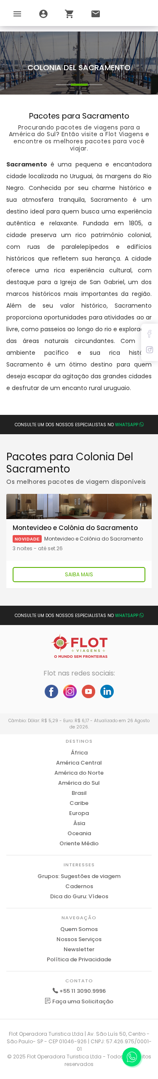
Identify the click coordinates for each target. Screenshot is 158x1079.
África (79, 753)
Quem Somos (79, 929)
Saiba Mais (79, 574)
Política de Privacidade (79, 959)
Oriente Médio (79, 843)
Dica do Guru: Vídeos (79, 896)
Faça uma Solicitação (82, 1001)
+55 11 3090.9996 (82, 991)
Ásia (79, 823)
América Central (79, 763)
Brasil (79, 793)
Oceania (79, 833)
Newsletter (79, 949)
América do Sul (79, 783)
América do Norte (79, 773)
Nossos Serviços (79, 939)
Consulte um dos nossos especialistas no (76, 425)
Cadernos (79, 886)
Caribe (79, 803)
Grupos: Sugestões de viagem (79, 876)
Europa (79, 813)
